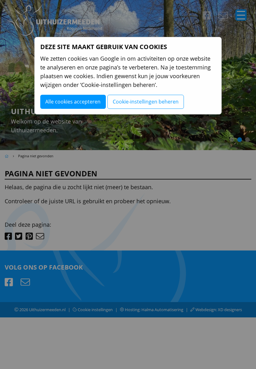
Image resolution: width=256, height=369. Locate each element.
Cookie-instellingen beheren (146, 101)
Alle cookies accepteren (73, 101)
